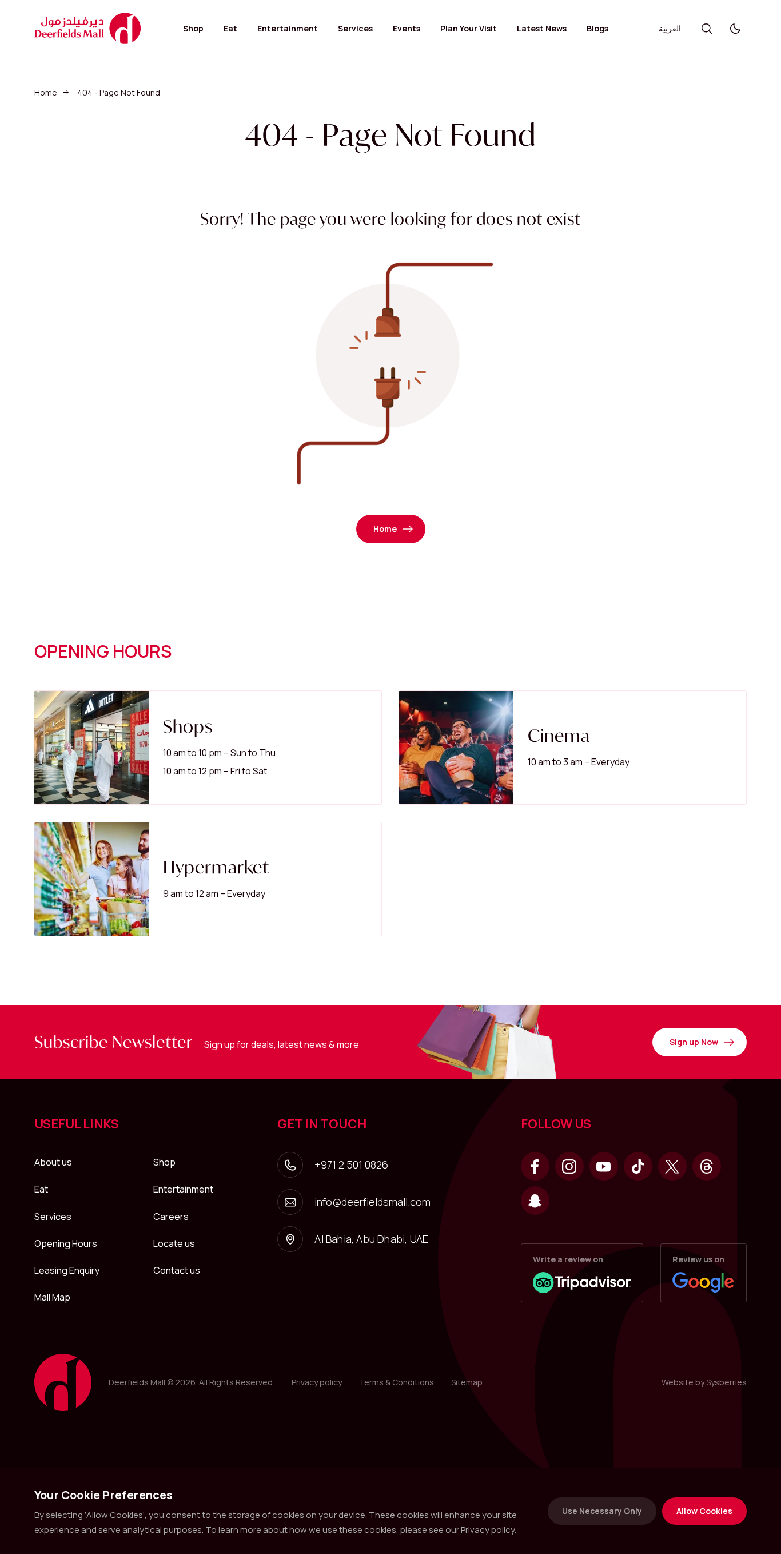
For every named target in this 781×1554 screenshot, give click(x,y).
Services (355, 28)
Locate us (174, 1243)
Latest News (542, 28)
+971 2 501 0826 (351, 1164)
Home (45, 92)
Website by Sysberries (704, 1382)
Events (406, 28)
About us (53, 1162)
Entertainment (287, 28)
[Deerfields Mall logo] (87, 28)
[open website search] (706, 28)
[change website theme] (735, 28)
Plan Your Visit (468, 28)
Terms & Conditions (396, 1382)
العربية (670, 28)
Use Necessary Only (602, 1510)
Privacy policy (317, 1382)
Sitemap (467, 1382)
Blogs (597, 28)
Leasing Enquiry (66, 1270)
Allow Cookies (704, 1510)
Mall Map (52, 1297)
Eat (230, 28)
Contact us (176, 1270)
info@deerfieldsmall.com (372, 1202)
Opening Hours (65, 1243)
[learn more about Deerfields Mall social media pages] (535, 1166)
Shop (193, 28)
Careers (171, 1216)
